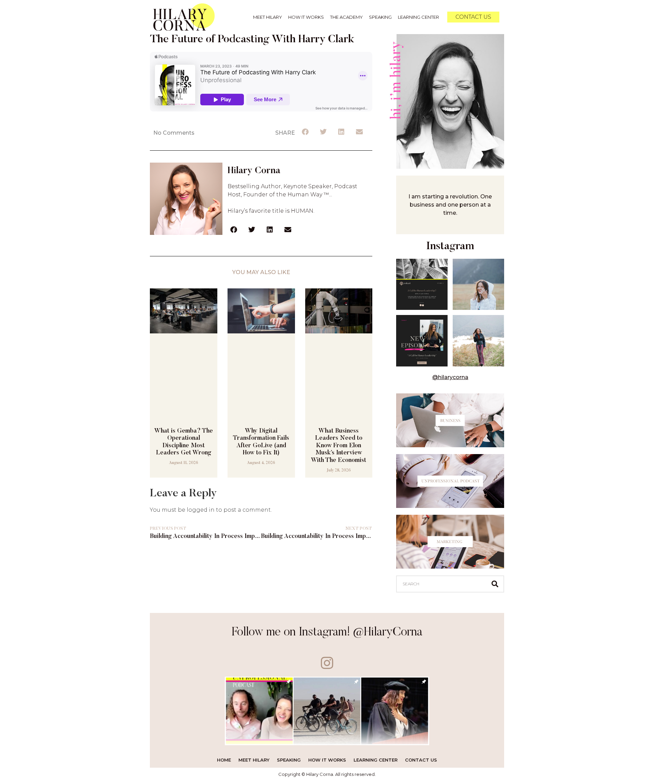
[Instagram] (327, 663)
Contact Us (421, 760)
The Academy (346, 17)
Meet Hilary (267, 17)
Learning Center (418, 17)
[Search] (494, 584)
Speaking (380, 17)
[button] (305, 132)
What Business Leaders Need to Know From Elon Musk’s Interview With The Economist (338, 446)
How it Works (306, 17)
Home (224, 760)
